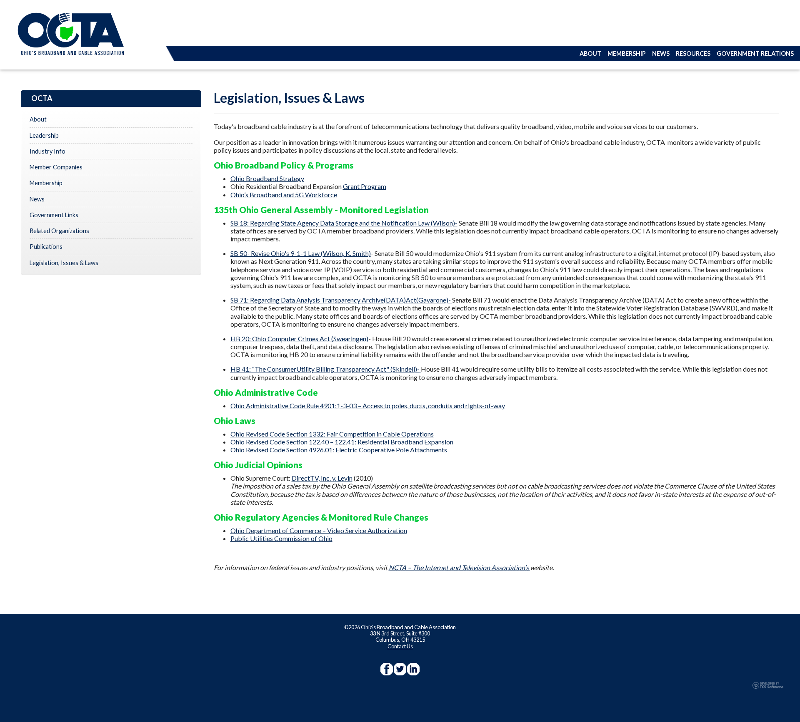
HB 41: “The (325, 369)
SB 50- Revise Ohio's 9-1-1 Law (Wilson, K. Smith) (300, 253)
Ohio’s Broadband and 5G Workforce (283, 194)
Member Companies (56, 167)
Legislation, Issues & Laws (64, 262)
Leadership (44, 135)
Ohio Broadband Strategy (267, 178)
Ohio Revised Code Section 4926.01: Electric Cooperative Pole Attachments (338, 450)
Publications (46, 246)
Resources (693, 53)
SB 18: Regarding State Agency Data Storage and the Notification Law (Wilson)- (344, 223)
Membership (627, 53)
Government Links (54, 214)
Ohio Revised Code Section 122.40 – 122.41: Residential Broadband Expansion (341, 442)
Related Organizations (59, 230)
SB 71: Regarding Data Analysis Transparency (340, 300)
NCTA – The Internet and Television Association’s (459, 567)
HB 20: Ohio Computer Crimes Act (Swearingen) (299, 338)
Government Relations (755, 53)
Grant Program (364, 186)
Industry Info (47, 151)
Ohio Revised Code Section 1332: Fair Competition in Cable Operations (332, 434)
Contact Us (400, 646)
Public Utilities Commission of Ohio (281, 538)
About (590, 53)
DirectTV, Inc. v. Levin (322, 478)
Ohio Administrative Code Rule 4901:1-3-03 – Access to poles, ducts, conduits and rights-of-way (367, 405)
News (661, 53)
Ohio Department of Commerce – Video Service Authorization (318, 530)
